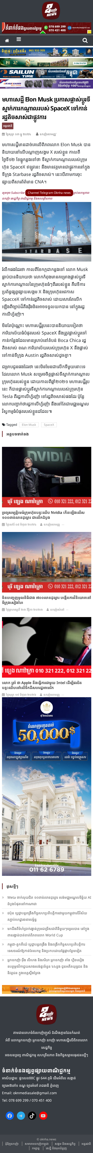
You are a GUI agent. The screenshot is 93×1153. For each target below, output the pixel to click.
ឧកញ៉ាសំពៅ (57, 609)
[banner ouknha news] (46, 27)
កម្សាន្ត (36, 1148)
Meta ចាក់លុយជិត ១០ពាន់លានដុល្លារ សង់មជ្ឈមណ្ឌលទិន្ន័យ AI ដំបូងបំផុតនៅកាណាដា (49, 900)
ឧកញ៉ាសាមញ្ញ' (48, 134)
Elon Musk (29, 425)
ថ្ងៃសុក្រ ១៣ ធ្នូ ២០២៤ (18, 134)
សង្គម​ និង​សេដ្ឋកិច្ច (65, 1144)
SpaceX (49, 425)
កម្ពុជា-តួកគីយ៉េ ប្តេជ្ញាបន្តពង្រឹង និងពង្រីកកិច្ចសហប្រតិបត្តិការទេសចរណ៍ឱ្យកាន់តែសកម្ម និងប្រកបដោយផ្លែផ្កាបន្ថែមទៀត (46, 947)
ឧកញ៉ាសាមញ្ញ (52, 524)
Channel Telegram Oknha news (49, 193)
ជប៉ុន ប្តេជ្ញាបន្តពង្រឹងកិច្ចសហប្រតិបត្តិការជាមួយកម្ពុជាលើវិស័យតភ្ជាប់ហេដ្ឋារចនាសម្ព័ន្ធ (47, 916)
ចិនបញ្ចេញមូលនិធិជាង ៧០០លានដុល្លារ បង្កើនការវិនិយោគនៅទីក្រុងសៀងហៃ (46, 600)
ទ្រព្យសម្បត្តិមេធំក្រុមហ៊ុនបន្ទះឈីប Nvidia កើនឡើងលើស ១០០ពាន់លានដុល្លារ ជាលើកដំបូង (43, 515)
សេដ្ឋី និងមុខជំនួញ (56, 1148)
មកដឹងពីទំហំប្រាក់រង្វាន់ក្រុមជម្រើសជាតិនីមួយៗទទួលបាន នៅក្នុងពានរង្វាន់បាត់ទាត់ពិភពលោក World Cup (48, 931)
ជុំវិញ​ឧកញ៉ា (12, 1144)
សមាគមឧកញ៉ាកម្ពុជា (37, 1144)
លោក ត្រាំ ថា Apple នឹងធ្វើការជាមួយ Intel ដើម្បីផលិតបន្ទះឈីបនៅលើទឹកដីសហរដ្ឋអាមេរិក (42, 685)
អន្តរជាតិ (7, 126)
